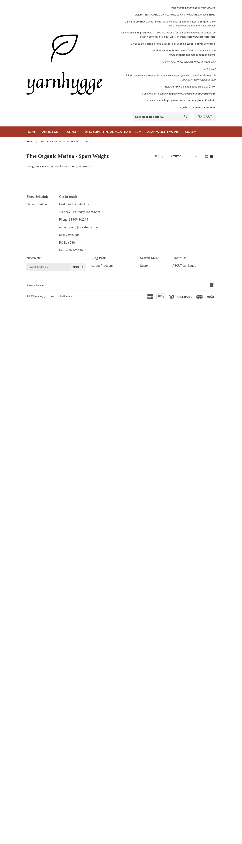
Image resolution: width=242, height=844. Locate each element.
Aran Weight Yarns (163, 131)
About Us (50, 131)
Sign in (183, 107)
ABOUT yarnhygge (184, 265)
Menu (72, 131)
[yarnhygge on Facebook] (212, 285)
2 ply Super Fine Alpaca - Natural (112, 131)
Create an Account (204, 107)
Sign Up (78, 267)
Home (31, 131)
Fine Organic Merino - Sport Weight (59, 141)
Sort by (159, 156)
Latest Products (102, 265)
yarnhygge (40, 296)
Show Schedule (36, 204)
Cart (207, 116)
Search (144, 265)
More (189, 131)
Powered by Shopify (61, 296)
